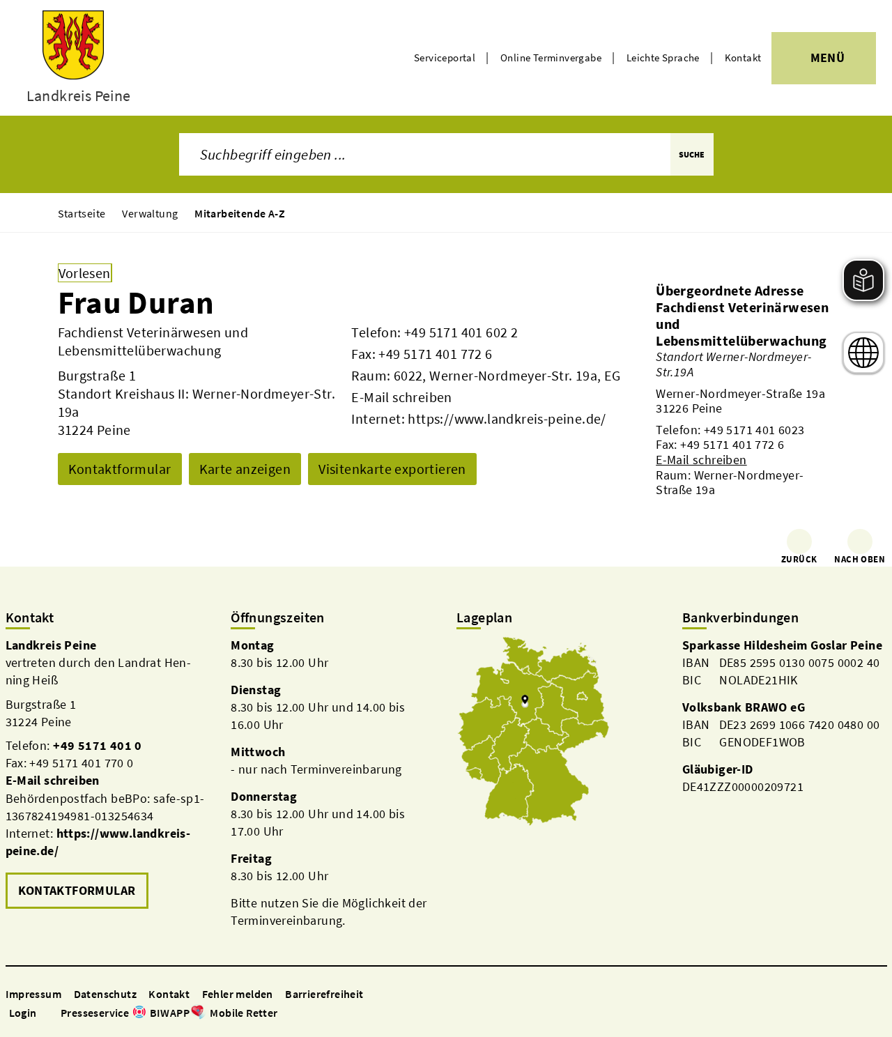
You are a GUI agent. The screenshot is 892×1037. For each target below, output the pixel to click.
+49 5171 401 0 (97, 745)
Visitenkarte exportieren (392, 468)
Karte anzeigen (245, 468)
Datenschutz (105, 994)
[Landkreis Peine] (108, 774)
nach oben (859, 559)
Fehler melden (237, 994)
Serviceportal (444, 57)
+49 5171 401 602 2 (461, 332)
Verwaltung (150, 213)
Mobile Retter (243, 1013)
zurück (799, 559)
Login (23, 1013)
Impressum (34, 994)
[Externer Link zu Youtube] (318, 1014)
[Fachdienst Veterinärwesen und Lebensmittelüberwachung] (745, 398)
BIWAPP (170, 1013)
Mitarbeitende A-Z (239, 213)
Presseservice (95, 1013)
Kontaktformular (119, 468)
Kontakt (743, 57)
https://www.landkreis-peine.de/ (507, 418)
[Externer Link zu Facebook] (285, 1014)
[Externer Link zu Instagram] (302, 1014)
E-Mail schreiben (401, 397)
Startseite (82, 213)
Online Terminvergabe (550, 57)
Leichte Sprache (663, 57)
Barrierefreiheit (324, 994)
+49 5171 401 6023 (754, 430)
